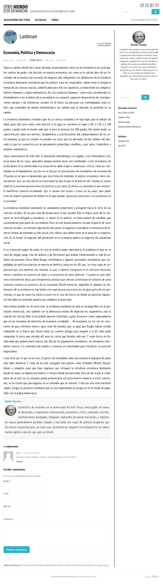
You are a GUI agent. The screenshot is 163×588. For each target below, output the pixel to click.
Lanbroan (28, 36)
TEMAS (55, 20)
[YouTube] (157, 5)
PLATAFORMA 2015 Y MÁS (144, 20)
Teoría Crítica (35, 60)
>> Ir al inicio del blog (103, 43)
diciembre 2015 (123, 141)
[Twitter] (147, 5)
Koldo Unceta (9, 60)
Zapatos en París (124, 117)
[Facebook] (152, 5)
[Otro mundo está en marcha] (39, 13)
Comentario (8, 519)
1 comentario (61, 60)
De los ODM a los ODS (126, 112)
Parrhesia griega (124, 122)
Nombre (7, 481)
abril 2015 (122, 145)
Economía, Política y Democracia (129, 126)
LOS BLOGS (40, 20)
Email (6, 493)
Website (7, 506)
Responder (19, 461)
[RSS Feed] (142, 5)
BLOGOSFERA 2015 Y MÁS (17, 20)
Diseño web (148, 577)
